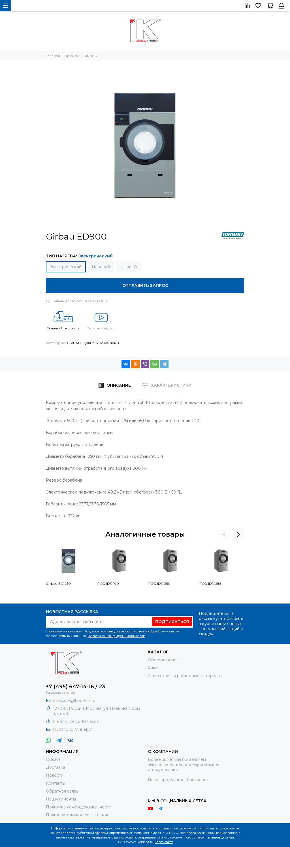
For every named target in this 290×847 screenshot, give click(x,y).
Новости (54, 775)
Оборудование (163, 659)
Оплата (53, 759)
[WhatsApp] (154, 364)
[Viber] (145, 364)
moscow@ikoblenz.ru (74, 700)
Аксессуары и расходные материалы (185, 675)
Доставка (55, 767)
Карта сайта (164, 842)
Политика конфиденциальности (116, 636)
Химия (154, 667)
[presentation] (224, 534)
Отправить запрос (145, 285)
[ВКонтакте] (125, 364)
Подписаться (172, 621)
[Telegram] (164, 364)
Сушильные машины (100, 343)
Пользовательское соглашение (78, 815)
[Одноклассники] (135, 364)
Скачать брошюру (62, 328)
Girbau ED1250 (58, 583)
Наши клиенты (61, 799)
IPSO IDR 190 (108, 583)
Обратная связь (62, 791)
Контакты (55, 783)
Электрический (66, 266)
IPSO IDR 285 (210, 583)
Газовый (128, 266)
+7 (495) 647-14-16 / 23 (75, 686)
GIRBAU (74, 343)
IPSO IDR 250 (159, 583)
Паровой (101, 266)
